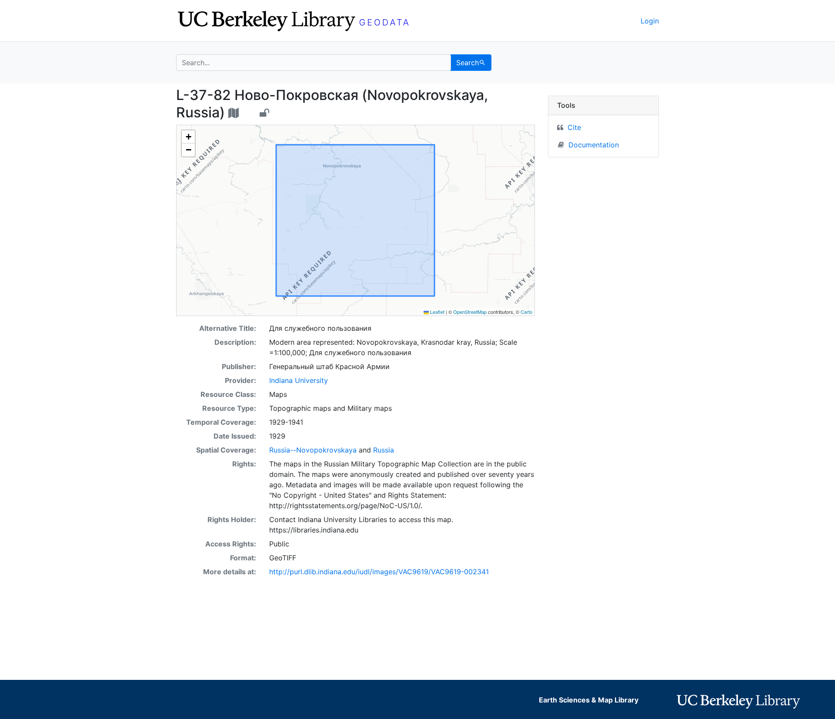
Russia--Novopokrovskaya (313, 450)
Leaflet (436, 311)
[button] (188, 136)
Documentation (593, 144)
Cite (574, 127)
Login (650, 21)
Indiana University (298, 380)
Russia (383, 450)
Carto (526, 311)
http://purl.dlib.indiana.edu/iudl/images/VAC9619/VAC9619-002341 (379, 571)
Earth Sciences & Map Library (588, 700)
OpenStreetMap (470, 311)
